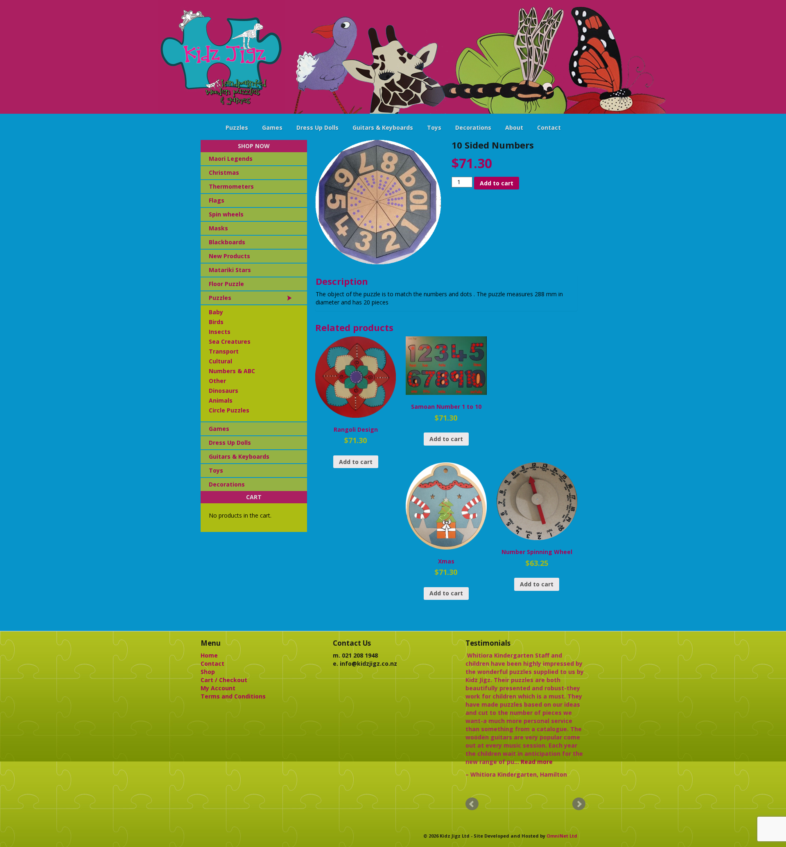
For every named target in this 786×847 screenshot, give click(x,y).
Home (209, 655)
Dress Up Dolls (317, 127)
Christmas (224, 172)
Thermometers (231, 186)
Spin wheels (226, 214)
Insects (219, 332)
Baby (216, 312)
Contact (549, 127)
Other (217, 381)
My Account (218, 688)
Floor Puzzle (226, 284)
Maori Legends (231, 158)
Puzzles (237, 127)
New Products (229, 256)
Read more (537, 762)
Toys (434, 127)
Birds (216, 322)
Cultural (220, 361)
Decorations (473, 127)
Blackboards (227, 242)
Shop (208, 672)
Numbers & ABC (232, 371)
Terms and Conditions (233, 696)
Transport (224, 351)
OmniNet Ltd (562, 836)
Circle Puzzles (229, 410)
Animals (221, 400)
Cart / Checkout (224, 680)
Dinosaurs (223, 390)
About (514, 127)
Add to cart (496, 183)
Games (272, 127)
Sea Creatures (230, 341)
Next (578, 804)
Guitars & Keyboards (382, 127)
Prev (472, 804)
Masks (218, 228)
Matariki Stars (230, 270)
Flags (216, 200)
